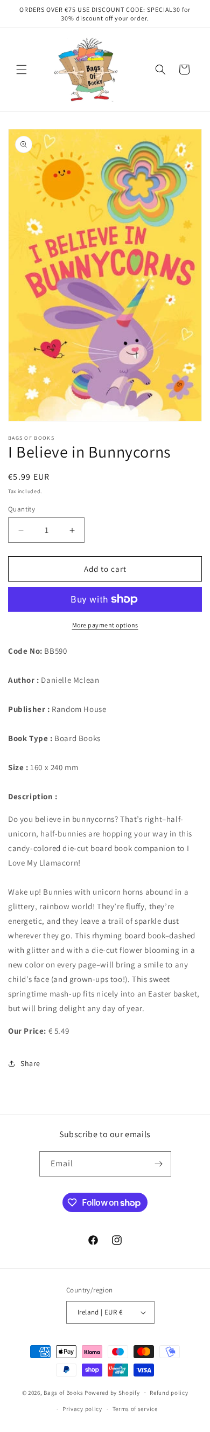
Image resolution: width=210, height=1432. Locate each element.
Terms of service (135, 1409)
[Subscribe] (159, 1164)
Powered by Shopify (112, 1392)
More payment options (105, 625)
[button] (21, 69)
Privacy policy (82, 1409)
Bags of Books (63, 1392)
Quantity (21, 509)
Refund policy (169, 1392)
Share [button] (30, 1063)
